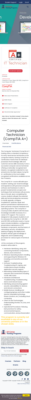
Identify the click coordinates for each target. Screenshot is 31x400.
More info (20, 398)
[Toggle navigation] (27, 6)
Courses (8, 361)
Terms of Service (14, 356)
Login (21, 2)
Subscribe (24, 351)
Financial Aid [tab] (6, 147)
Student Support (10, 2)
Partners (17, 361)
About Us (20, 383)
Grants (15, 365)
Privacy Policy (4, 356)
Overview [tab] (5, 143)
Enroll (27, 2)
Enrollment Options (15, 71)
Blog (24, 361)
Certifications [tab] (16, 143)
